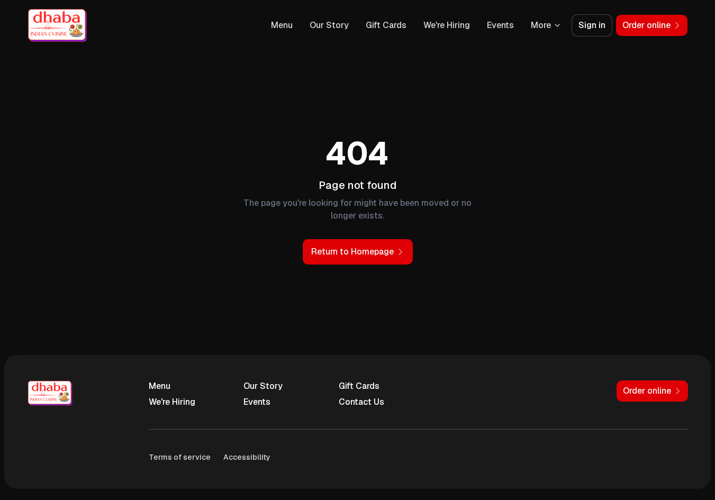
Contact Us (361, 401)
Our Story (329, 25)
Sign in (591, 25)
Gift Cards (386, 25)
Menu (282, 25)
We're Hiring (446, 25)
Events (500, 25)
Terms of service (180, 457)
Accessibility (246, 457)
